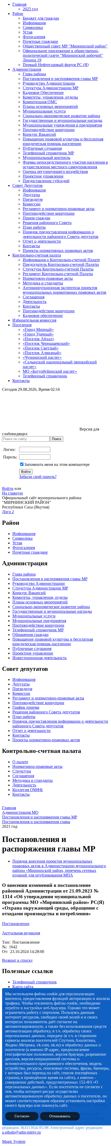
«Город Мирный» (38, 329)
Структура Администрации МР (50, 88)
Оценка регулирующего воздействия (55, 171)
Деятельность (34, 301)
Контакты (31, 246)
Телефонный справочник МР (48, 153)
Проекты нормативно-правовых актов (46, 740)
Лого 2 (8, 512)
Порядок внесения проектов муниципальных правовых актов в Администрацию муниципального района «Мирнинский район (59, 866)
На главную (12, 493)
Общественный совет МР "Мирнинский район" (65, 46)
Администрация (26, 69)
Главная (19, 4)
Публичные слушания (42, 148)
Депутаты (31, 195)
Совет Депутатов (27, 185)
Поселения (21, 325)
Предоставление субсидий (46, 181)
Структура (21, 771)
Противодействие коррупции (49, 130)
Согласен (21, 1116)
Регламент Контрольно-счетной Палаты (58, 274)
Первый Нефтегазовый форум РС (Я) (56, 64)
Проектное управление (43, 176)
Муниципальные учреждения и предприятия (62, 125)
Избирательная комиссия (34, 320)
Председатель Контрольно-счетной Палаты (61, 264)
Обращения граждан (30, 634)
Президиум (33, 199)
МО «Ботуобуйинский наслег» (50, 371)
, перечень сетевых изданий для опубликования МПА (54, 872)
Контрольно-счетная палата (36, 255)
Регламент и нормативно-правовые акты (58, 208)
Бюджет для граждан (41, 18)
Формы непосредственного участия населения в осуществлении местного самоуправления (65, 164)
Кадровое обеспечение (43, 315)
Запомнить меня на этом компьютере (57, 464)
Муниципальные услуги (44, 111)
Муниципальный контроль (46, 157)
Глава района (34, 74)
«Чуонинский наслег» (42, 357)
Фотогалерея (34, 37)
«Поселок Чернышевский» (46, 343)
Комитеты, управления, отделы (50, 97)
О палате (20, 762)
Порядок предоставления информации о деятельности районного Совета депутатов (60, 234)
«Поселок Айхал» (38, 339)
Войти (7, 488)
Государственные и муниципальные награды (62, 120)
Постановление (15, 923)
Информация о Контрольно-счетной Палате (61, 260)
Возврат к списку (17, 960)
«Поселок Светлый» (41, 348)
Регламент (21, 698)
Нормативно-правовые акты (48, 278)
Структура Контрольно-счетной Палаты (58, 269)
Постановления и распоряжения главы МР (60, 78)
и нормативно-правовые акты (57, 698)
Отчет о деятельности (42, 241)
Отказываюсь (59, 1116)
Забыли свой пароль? (38, 476)
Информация (34, 23)
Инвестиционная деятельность (39, 658)
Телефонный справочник (45, 376)
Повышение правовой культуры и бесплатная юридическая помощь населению (63, 141)
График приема (25, 707)
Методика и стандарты (43, 283)
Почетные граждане (40, 41)
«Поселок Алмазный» (42, 353)
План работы (34, 227)
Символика (33, 27)
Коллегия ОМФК (27, 789)
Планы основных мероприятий (50, 106)
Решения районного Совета (47, 222)
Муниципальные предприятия (39, 620)
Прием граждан (36, 218)
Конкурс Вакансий (39, 134)
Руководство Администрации (49, 83)
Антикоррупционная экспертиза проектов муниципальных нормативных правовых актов (64, 290)
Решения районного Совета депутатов (46, 712)
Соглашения (33, 297)
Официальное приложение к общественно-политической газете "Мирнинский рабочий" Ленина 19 (63, 55)
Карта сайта (22, 986)
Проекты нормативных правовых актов (58, 250)
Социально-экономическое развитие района (61, 116)
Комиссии (32, 204)
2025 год (30, 9)
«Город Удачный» (38, 334)
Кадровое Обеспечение (43, 92)
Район (17, 13)
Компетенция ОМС (40, 102)
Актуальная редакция (21, 933)
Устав (28, 32)
